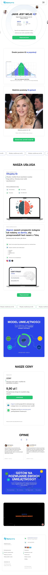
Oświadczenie (27, 554)
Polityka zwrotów (27, 556)
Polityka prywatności (8, 554)
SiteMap (25, 559)
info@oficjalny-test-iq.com (32, 537)
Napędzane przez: (7, 543)
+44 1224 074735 (31, 542)
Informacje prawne (7, 550)
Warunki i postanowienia (8, 552)
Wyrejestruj (26, 550)
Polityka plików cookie (8, 556)
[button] (43, 2)
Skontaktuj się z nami (28, 552)
